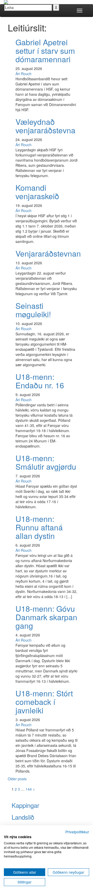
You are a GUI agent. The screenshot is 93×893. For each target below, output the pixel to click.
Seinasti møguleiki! (33, 310)
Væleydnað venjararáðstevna (45, 126)
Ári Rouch (24, 73)
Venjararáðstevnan (48, 253)
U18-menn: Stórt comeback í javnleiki (44, 702)
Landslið (23, 816)
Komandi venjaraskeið (37, 192)
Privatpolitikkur (77, 831)
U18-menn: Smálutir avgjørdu (46, 462)
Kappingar (25, 805)
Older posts (17, 778)
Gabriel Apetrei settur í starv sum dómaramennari (45, 51)
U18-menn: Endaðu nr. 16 (40, 381)
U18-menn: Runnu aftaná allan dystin (39, 527)
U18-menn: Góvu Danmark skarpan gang (46, 617)
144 (29, 789)
